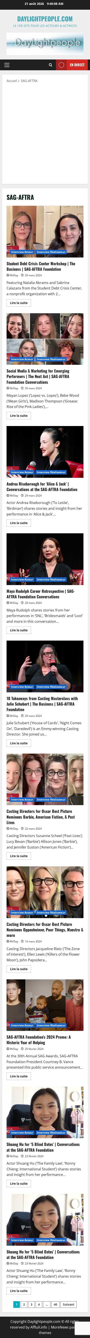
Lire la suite (20, 303)
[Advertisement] (45, 133)
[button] (7, 65)
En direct (77, 64)
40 (55, 1304)
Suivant (68, 1304)
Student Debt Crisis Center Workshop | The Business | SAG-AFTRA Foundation (45, 232)
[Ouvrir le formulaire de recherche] (50, 65)
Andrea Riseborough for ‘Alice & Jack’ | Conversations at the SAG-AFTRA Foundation (45, 452)
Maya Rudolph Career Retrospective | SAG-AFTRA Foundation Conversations (45, 559)
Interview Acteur (22, 252)
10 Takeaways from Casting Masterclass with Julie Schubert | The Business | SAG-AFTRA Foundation (45, 666)
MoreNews (60, 1327)
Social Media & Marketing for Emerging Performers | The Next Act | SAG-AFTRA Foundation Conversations (45, 339)
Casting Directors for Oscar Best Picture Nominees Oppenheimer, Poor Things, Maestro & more (45, 892)
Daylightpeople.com (45, 18)
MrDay (14, 275)
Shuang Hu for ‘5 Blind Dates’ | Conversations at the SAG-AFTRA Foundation (45, 1112)
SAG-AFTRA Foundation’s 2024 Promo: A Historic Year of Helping (45, 1005)
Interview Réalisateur (51, 252)
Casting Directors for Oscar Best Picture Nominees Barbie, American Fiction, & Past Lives (45, 779)
